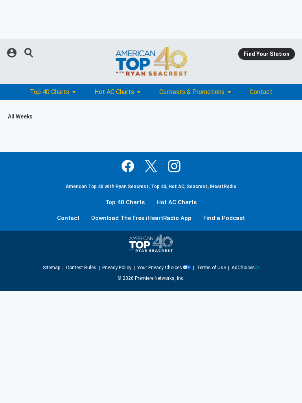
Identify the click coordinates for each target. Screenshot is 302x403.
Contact (261, 92)
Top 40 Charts (49, 92)
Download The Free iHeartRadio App (141, 218)
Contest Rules (81, 267)
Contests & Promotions (192, 92)
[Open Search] (29, 52)
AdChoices (243, 267)
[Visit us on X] (151, 166)
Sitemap (51, 267)
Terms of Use (211, 267)
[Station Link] (151, 61)
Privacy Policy (116, 267)
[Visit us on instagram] (174, 166)
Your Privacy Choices (159, 267)
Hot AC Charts (114, 92)
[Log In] (12, 52)
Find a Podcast (224, 218)
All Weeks (20, 116)
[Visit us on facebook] (128, 166)
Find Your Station (266, 54)
